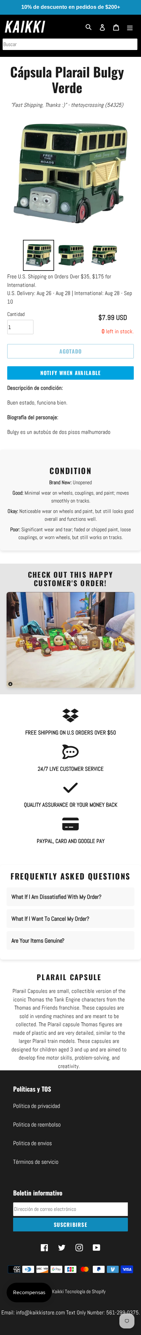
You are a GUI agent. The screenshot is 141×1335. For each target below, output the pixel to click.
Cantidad (16, 314)
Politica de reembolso (37, 1124)
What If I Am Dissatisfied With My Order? (56, 896)
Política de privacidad (36, 1106)
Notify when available (70, 373)
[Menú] (130, 26)
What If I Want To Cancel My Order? (50, 918)
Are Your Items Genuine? (37, 940)
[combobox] (70, 44)
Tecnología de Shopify (85, 1291)
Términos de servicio (35, 1161)
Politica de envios (32, 1143)
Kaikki (58, 1291)
